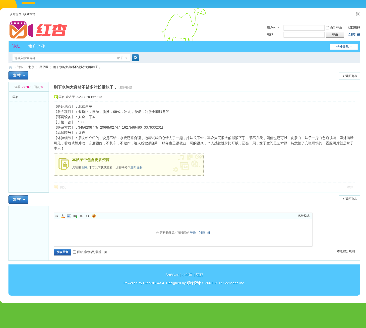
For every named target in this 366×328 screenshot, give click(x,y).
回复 (63, 187)
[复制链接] (125, 87)
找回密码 (354, 27)
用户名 (271, 27)
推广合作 (36, 46)
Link (75, 215)
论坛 (16, 46)
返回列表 (351, 76)
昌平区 (43, 67)
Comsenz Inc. (234, 283)
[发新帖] (18, 75)
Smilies (93, 215)
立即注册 (354, 34)
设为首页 (15, 14)
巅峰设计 (194, 283)
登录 (85, 167)
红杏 (10, 67)
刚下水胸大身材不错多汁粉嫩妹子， (77, 67)
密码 (270, 34)
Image (68, 215)
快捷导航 (343, 46)
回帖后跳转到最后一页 (92, 252)
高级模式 (304, 216)
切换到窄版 (357, 14)
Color (62, 215)
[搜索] (134, 58)
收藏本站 (29, 14)
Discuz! (149, 283)
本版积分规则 (346, 251)
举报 (350, 187)
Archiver (172, 275)
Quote (81, 215)
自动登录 (336, 27)
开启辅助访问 (353, 14)
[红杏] (38, 38)
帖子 (120, 58)
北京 (31, 67)
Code (87, 215)
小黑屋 (187, 275)
